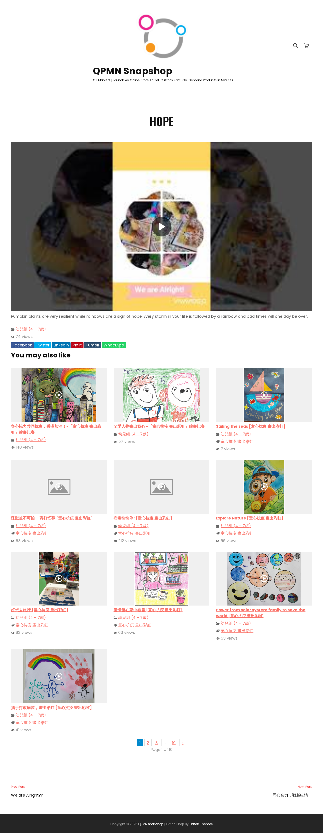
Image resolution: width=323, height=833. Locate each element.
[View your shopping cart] (306, 46)
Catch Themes (201, 824)
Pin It (77, 345)
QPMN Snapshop (132, 71)
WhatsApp (113, 345)
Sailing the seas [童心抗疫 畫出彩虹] (250, 426)
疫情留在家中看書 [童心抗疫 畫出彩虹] (148, 610)
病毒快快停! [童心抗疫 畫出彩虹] (143, 518)
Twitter (43, 345)
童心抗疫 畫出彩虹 (237, 441)
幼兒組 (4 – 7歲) (31, 329)
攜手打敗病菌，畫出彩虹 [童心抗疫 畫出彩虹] (51, 707)
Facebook (22, 345)
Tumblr (93, 345)
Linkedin (61, 345)
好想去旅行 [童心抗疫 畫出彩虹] (39, 610)
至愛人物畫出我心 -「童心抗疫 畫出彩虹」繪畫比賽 (159, 426)
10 (174, 742)
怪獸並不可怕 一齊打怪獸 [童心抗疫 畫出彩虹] (52, 518)
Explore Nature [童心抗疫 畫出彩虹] (249, 518)
